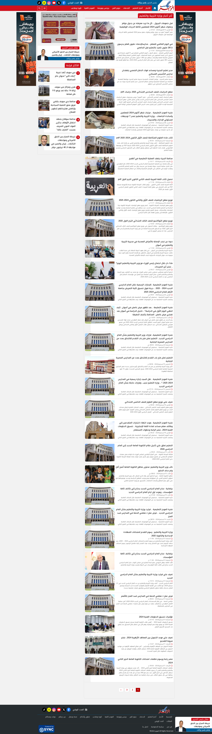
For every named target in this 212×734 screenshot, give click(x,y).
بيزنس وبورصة (103, 8)
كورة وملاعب (76, 8)
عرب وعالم (62, 717)
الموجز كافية (89, 8)
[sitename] (164, 709)
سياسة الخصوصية (157, 726)
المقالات (169, 721)
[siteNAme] (166, 5)
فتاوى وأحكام (85, 717)
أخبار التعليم (138, 8)
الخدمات (126, 8)
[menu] (44, 8)
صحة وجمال (73, 717)
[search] (39, 8)
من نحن (169, 726)
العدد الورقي (73, 3)
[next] (121, 690)
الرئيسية (169, 717)
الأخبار (148, 8)
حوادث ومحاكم (50, 717)
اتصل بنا (145, 726)
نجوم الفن (116, 8)
